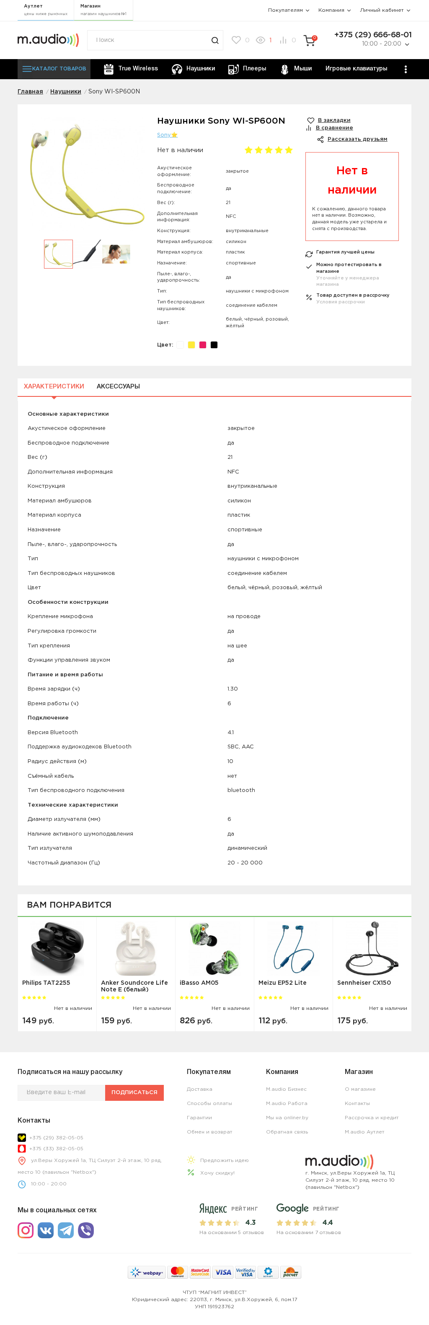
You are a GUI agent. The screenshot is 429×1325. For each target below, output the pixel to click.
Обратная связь (287, 1132)
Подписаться (134, 1092)
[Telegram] (66, 1230)
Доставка (199, 1089)
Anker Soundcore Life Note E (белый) (134, 986)
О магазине (360, 1089)
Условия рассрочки (340, 302)
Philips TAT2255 (46, 983)
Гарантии (199, 1117)
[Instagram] (26, 1230)
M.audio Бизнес (286, 1089)
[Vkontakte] (46, 1230)
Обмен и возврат (210, 1132)
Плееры (254, 69)
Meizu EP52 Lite (282, 983)
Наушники (200, 69)
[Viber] (86, 1230)
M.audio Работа (287, 1103)
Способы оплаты (209, 1103)
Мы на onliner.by (287, 1117)
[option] (87, 178)
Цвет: (165, 345)
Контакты (357, 1103)
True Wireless (138, 69)
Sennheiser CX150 (364, 983)
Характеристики (54, 387)
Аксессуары (118, 387)
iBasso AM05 (199, 983)
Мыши (303, 69)
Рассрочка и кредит (372, 1117)
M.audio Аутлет (365, 1132)
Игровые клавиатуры (356, 69)
